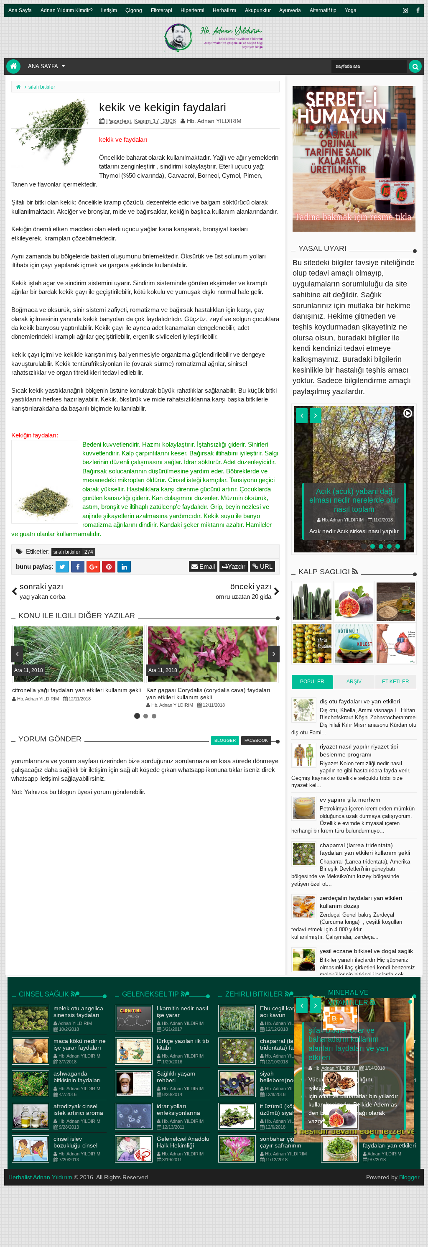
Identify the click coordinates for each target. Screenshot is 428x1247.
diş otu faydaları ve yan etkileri (360, 701)
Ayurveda (290, 10)
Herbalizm (224, 10)
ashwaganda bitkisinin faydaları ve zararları (77, 1080)
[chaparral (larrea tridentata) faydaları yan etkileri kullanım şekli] (304, 854)
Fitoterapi (161, 10)
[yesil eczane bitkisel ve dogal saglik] (304, 960)
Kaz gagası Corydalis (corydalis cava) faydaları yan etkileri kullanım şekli (208, 693)
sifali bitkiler (67, 552)
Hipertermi (192, 10)
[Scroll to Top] (417, 1232)
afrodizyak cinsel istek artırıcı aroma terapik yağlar (78, 1113)
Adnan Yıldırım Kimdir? (67, 10)
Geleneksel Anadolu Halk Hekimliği (183, 1142)
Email (206, 566)
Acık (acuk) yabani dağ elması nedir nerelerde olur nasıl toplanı (354, 500)
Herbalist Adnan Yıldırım (40, 1177)
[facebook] (417, 10)
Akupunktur (258, 10)
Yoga (351, 10)
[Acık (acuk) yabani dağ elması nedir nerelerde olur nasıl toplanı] (354, 479)
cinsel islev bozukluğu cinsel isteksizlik (75, 1145)
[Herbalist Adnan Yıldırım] (13, 66)
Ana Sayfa (20, 10)
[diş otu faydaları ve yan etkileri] (304, 710)
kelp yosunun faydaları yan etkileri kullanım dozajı (389, 1145)
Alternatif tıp (323, 10)
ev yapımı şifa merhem (350, 799)
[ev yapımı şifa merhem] (304, 808)
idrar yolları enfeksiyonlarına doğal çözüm (178, 1113)
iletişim (109, 10)
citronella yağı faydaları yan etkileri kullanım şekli (76, 690)
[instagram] (405, 10)
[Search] (415, 66)
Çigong (133, 10)
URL (265, 566)
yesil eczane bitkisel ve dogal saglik (366, 951)
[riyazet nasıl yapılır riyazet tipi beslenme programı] (304, 755)
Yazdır (236, 566)
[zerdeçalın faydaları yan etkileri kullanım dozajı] (304, 906)
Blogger (409, 1177)
